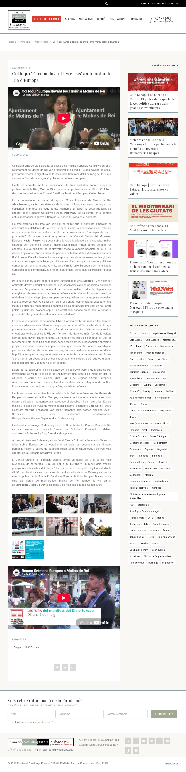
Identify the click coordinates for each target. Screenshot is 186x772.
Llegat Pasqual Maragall (164, 333)
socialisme (143, 505)
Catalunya (157, 365)
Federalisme (161, 481)
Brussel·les (135, 468)
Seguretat (162, 449)
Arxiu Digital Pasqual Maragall (144, 511)
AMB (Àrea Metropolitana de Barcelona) (149, 423)
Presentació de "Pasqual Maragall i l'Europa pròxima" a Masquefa (151, 307)
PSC (132, 505)
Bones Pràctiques (159, 436)
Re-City (146, 391)
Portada (12, 41)
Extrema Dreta (137, 462)
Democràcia (166, 346)
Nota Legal (171, 763)
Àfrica (166, 530)
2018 (150, 518)
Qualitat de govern (139, 550)
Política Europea (138, 436)
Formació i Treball (138, 430)
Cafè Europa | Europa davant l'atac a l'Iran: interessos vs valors (150, 189)
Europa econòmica (139, 365)
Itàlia (146, 524)
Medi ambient (160, 443)
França (160, 518)
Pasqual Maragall (155, 353)
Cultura (147, 385)
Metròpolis (156, 430)
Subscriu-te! (164, 714)
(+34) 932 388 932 (20, 749)
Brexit (132, 456)
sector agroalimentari (140, 481)
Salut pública (158, 550)
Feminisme (135, 449)
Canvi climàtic (137, 359)
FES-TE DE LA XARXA (46, 19)
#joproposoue (170, 340)
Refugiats (166, 468)
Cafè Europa (136, 340)
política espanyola (139, 488)
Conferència (41, 41)
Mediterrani (135, 475)
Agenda (70, 19)
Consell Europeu (161, 524)
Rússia (133, 404)
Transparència (137, 518)
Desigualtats (136, 353)
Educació (134, 391)
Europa (17, 647)
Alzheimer (135, 556)
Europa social (158, 372)
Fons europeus (137, 563)
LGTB (151, 537)
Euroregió (157, 456)
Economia (160, 385)
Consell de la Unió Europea (143, 410)
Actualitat (86, 19)
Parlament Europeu (156, 378)
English (173, 4)
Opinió (101, 19)
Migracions (166, 410)
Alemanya (135, 524)
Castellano (159, 4)
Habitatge (153, 563)
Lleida (155, 543)
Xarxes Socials (137, 537)
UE (131, 346)
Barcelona (151, 346)
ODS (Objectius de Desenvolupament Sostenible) (148, 496)
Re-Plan (144, 543)
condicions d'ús (46, 722)
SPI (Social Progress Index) (157, 556)
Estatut (133, 543)
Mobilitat (149, 475)
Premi (139, 346)
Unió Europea (32, 647)
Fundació (136, 19)
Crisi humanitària (166, 537)
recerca (158, 391)
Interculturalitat (162, 398)
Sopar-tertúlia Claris (157, 359)
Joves (133, 417)
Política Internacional (140, 398)
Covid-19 (162, 462)
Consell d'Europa (138, 530)
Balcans (154, 530)
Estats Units (151, 468)
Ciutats (144, 333)
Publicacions (117, 19)
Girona (151, 462)
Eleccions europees (139, 443)
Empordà (143, 456)
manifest (156, 488)
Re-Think (170, 391)
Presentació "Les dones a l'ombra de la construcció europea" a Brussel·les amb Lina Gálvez (153, 266)
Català (145, 4)
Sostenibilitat (136, 378)
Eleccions (135, 385)
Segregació (167, 563)
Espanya (149, 449)
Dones (144, 404)
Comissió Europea (139, 372)
